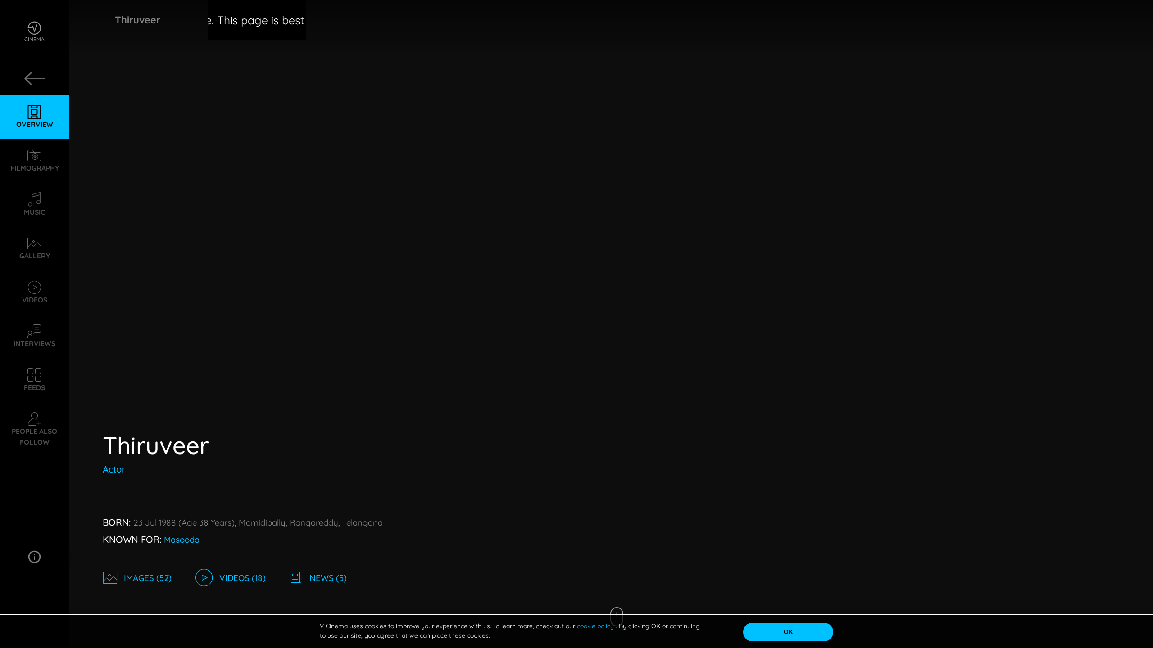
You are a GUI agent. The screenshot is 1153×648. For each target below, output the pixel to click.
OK (788, 632)
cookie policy (596, 626)
